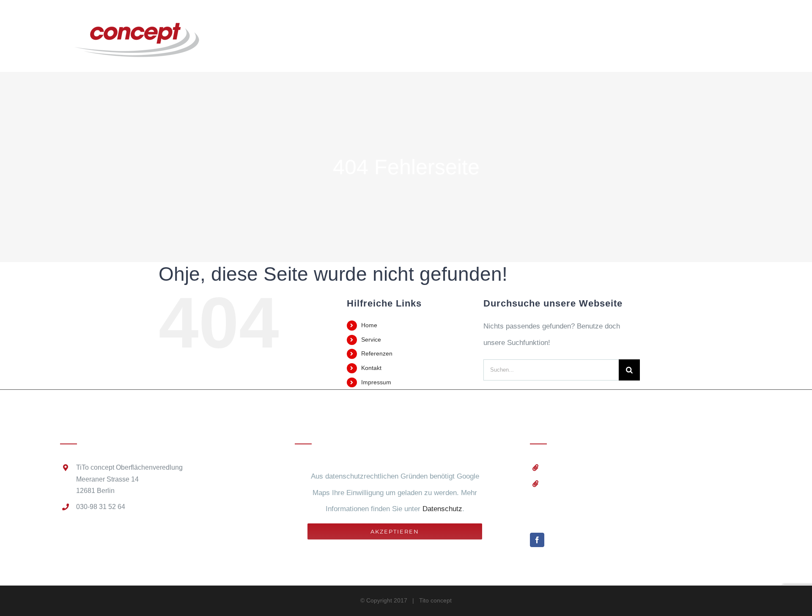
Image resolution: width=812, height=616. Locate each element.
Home (369, 325)
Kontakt (371, 367)
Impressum (376, 382)
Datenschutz (442, 509)
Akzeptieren (394, 531)
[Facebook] (537, 540)
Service (371, 339)
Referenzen (376, 353)
